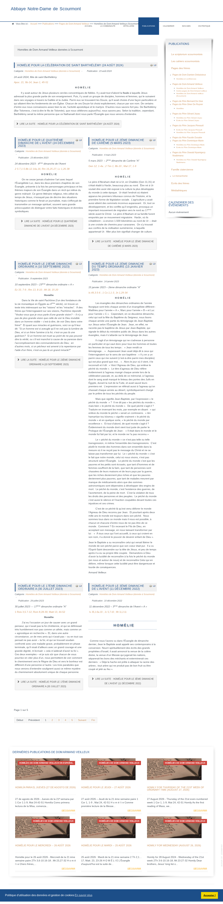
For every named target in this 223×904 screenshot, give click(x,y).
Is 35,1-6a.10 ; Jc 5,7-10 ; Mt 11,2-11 (107, 612)
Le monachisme (180, 176)
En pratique (204, 26)
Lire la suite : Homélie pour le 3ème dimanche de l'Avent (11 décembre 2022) (124, 681)
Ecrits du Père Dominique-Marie (189, 147)
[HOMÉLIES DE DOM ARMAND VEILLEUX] (108, 769)
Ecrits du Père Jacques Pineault (189, 130)
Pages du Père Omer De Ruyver (187, 104)
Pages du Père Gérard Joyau (186, 114)
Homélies (180, 108)
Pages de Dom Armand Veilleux (187, 84)
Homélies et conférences (186, 79)
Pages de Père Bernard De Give (187, 101)
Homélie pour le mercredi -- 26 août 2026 (43, 845)
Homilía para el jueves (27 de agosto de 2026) (45, 787)
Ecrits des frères (180, 183)
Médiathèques (179, 190)
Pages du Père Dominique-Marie (188, 141)
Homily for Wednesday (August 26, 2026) (174, 845)
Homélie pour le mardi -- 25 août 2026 (106, 845)
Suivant (82, 720)
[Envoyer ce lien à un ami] (154, 65)
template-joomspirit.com (221, 855)
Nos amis (186, 26)
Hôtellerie (128, 26)
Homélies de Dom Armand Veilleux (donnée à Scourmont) (52, 71)
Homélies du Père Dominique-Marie (190, 145)
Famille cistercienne (182, 169)
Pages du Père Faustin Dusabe (187, 137)
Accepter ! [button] (209, 895)
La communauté (107, 26)
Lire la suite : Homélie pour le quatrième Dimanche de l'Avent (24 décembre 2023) (50, 223)
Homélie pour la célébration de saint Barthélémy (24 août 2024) (70, 65)
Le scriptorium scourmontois (186, 54)
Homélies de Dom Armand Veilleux (190, 88)
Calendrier (168, 26)
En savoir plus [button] (83, 895)
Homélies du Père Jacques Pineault (190, 132)
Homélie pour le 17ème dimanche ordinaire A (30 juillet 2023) (45, 587)
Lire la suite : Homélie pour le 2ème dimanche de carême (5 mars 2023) (124, 243)
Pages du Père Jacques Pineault (187, 125)
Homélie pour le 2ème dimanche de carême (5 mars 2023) (118, 141)
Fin (93, 720)
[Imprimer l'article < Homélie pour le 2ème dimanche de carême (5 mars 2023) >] (150, 140)
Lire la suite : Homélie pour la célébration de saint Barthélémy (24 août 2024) (69, 124)
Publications (148, 26)
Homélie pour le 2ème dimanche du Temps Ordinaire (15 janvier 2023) (118, 266)
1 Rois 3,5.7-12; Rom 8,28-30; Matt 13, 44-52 (40, 612)
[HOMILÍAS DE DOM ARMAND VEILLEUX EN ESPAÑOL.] (42, 769)
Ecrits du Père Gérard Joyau (187, 120)
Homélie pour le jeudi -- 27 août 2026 (106, 787)
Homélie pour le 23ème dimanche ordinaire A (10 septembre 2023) (45, 265)
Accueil (88, 26)
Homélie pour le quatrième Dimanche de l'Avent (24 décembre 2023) (46, 142)
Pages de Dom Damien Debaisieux (189, 75)
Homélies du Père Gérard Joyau (189, 118)
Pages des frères (180, 68)
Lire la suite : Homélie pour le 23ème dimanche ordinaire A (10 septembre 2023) (50, 362)
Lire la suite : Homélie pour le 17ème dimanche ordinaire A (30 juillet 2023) (50, 684)
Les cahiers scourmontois (185, 61)
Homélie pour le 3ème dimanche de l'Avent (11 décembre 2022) (118, 587)
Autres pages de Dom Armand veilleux (191, 91)
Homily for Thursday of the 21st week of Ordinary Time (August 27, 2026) (175, 788)
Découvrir (68, 810)
